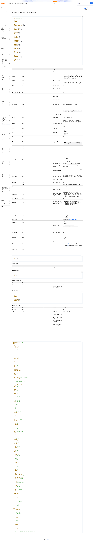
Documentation (2, 5)
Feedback (48, 539)
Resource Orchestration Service (8, 5)
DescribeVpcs (68, 243)
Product (81, 10)
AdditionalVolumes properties (73, 219)
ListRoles (68, 245)
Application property (71, 94)
